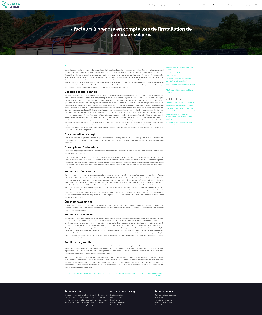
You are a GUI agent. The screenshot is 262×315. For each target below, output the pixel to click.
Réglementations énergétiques (240, 5)
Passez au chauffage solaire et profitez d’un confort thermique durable (139, 274)
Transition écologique (217, 5)
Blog (257, 5)
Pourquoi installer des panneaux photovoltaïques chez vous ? (89, 273)
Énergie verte (176, 5)
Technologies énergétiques (157, 5)
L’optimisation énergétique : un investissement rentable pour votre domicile (179, 116)
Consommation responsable (195, 5)
